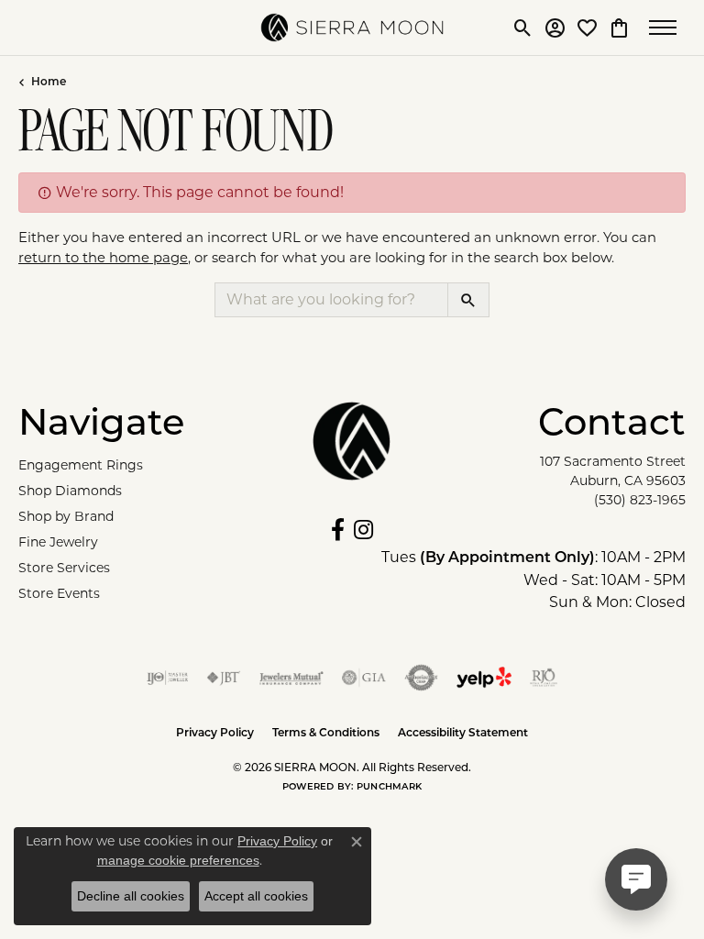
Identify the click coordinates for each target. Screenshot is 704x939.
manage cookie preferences (178, 860)
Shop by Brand (66, 516)
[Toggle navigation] (667, 27)
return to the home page (103, 257)
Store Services (64, 567)
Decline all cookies (130, 896)
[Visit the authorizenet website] (421, 677)
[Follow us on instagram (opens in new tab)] (363, 530)
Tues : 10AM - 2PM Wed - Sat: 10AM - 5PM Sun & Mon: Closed (533, 579)
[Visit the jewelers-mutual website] (291, 677)
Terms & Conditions (326, 733)
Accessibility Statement (463, 733)
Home (48, 82)
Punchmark (389, 787)
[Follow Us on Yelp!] (484, 677)
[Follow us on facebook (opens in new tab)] (338, 530)
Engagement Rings (80, 465)
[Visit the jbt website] (223, 677)
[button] (523, 27)
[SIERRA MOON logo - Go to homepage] (352, 27)
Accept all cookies (256, 896)
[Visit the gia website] (364, 677)
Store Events (59, 593)
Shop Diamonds (70, 490)
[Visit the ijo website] (167, 677)
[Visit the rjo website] (543, 677)
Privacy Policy (215, 733)
